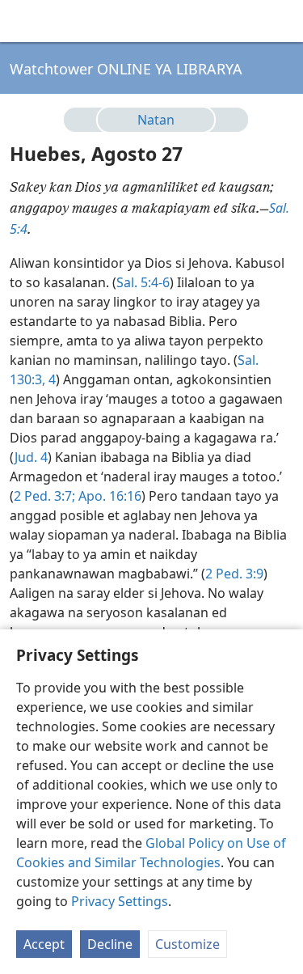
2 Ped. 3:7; (44, 496)
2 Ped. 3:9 (234, 573)
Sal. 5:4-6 (143, 282)
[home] (24, 21)
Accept (44, 944)
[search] (283, 21)
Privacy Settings (119, 901)
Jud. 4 (31, 457)
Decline (110, 944)
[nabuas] (225, 119)
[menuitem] (24, 21)
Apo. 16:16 (108, 496)
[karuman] (87, 119)
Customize (187, 944)
